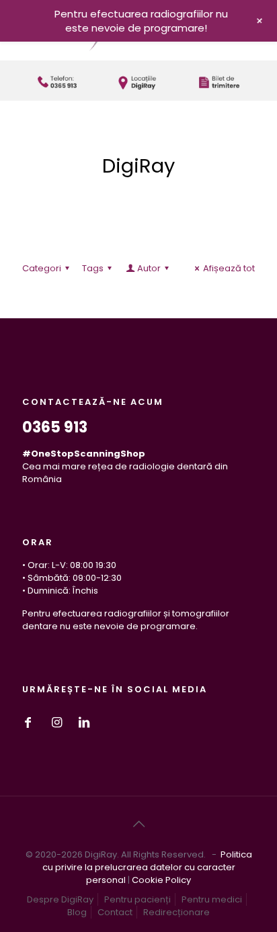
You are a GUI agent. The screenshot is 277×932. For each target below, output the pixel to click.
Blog (77, 912)
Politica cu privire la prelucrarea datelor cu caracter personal (147, 867)
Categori (41, 268)
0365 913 (54, 427)
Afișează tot (229, 268)
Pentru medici (212, 899)
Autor (149, 268)
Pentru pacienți (137, 899)
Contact (114, 912)
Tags (93, 268)
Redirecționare (176, 912)
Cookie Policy (161, 880)
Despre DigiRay (60, 899)
